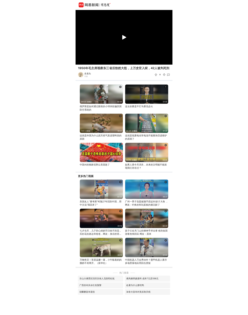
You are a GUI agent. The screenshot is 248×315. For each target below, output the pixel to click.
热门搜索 (124, 272)
